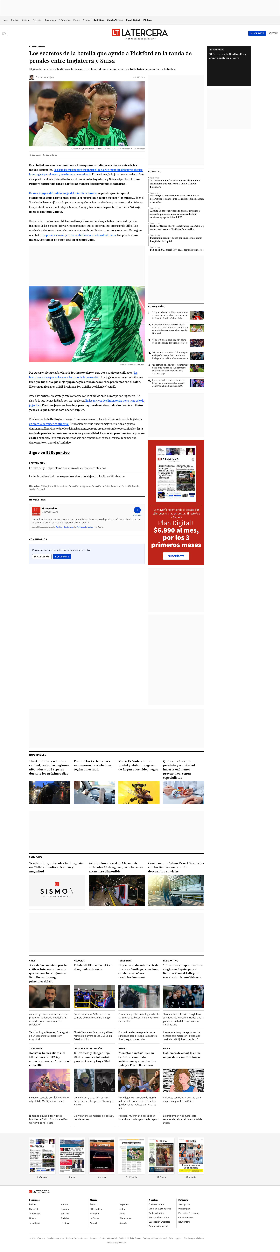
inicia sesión (42, 556)
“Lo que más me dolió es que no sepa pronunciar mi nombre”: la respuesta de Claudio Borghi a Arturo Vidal (170, 315)
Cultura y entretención (88, 1048)
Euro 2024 (126, 486)
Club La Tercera (115, 20)
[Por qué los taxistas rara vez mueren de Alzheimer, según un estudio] (94, 792)
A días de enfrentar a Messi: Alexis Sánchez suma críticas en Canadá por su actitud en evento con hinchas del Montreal (170, 329)
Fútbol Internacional (58, 486)
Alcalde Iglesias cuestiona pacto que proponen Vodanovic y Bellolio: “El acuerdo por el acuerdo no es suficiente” (49, 1019)
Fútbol (44, 486)
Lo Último (99, 20)
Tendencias (125, 960)
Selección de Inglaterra (80, 486)
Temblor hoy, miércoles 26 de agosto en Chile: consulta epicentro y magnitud (56, 867)
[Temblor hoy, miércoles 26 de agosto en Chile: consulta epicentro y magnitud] (57, 890)
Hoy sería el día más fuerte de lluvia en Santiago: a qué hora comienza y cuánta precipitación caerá (138, 971)
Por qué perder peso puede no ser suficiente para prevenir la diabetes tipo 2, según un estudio (137, 1036)
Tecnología (50, 20)
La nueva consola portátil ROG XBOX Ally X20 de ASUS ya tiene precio (49, 1099)
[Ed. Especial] (131, 1172)
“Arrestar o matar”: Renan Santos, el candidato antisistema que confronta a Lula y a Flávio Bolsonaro (175, 184)
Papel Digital (133, 20)
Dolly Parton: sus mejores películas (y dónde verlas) (94, 1117)
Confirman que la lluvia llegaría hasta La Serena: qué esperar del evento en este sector (138, 1017)
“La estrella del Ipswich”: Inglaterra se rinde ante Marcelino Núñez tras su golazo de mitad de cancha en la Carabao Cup (170, 369)
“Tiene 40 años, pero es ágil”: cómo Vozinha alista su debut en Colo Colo (170, 341)
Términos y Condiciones (64, 527)
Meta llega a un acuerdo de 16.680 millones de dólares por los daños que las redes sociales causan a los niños (177, 199)
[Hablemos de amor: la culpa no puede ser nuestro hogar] (183, 1080)
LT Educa (147, 20)
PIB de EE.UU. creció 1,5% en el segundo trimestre (177, 250)
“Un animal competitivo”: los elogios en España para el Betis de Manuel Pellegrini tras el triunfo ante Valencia (170, 355)
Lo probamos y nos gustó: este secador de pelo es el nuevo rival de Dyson (182, 1119)
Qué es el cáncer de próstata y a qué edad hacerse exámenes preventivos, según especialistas (179, 769)
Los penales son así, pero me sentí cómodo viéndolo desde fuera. (78, 235)
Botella (135, 486)
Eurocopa (115, 486)
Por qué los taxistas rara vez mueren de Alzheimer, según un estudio (93, 765)
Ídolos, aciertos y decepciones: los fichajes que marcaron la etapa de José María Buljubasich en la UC (168, 383)
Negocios (37, 20)
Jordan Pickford (37, 489)
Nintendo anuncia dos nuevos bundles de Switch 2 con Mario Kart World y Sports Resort (48, 1119)
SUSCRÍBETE (176, 556)
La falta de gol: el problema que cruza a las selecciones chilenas (67, 468)
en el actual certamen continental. (49, 424)
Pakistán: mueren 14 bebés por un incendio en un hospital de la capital (176, 239)
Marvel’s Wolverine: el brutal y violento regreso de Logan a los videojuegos (138, 765)
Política (15, 20)
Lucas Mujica (47, 77)
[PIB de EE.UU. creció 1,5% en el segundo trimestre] (94, 996)
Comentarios (51, 155)
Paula (166, 1048)
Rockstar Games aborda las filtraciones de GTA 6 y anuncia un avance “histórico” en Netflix (177, 227)
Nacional (25, 20)
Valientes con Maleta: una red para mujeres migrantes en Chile (182, 1099)
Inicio (5, 20)
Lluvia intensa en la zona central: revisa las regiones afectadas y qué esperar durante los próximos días (49, 767)
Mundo (76, 20)
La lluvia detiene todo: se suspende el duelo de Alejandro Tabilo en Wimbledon (77, 476)
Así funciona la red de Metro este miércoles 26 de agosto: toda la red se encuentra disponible (116, 867)
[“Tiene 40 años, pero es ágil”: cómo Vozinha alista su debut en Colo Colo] (197, 343)
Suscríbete (63, 556)
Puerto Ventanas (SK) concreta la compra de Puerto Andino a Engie (92, 1015)
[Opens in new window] (102, 1172)
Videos (86, 20)
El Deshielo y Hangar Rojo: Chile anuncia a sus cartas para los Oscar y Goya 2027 (92, 1057)
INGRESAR (273, 33)
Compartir (36, 155)
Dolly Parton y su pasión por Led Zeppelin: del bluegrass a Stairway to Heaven (94, 1101)
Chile (32, 960)
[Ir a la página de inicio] (140, 33)
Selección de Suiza (101, 486)
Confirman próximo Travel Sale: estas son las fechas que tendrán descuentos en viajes (176, 867)
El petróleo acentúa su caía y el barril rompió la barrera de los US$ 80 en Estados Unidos (94, 1036)
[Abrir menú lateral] (5, 33)
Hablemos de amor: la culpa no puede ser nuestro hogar (182, 1055)
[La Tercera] (42, 1172)
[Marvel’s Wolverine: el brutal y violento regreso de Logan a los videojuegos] (139, 792)
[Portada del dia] (176, 500)
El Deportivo (64, 20)
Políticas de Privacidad (85, 527)
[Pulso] (72, 1172)
